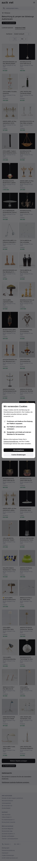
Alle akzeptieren (18, 450)
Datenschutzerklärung (11, 441)
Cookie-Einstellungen (18, 455)
